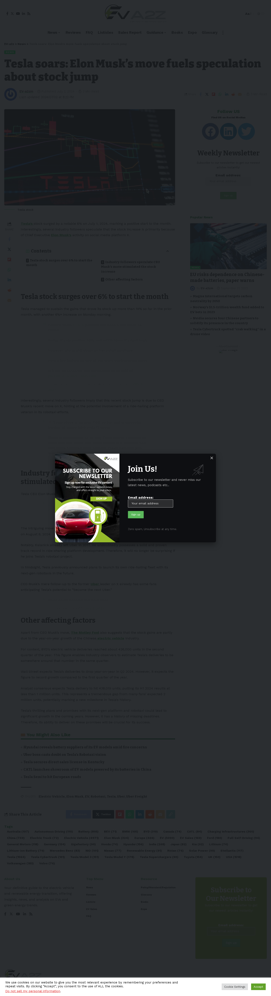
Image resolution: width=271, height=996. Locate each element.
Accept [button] (258, 986)
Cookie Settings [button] (234, 986)
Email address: (140, 497)
